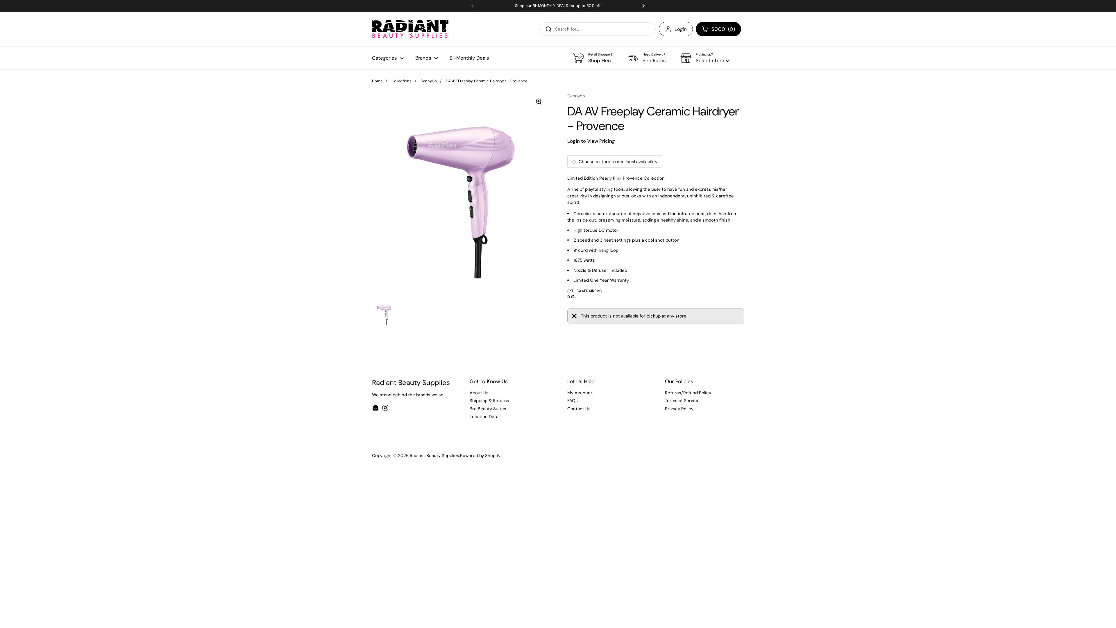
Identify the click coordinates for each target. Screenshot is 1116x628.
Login (681, 29)
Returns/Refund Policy (688, 393)
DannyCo (429, 80)
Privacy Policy (679, 409)
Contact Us (579, 409)
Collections (401, 80)
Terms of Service (682, 401)
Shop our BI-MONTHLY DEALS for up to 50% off (558, 6)
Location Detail (485, 417)
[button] (704, 58)
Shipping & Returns (489, 401)
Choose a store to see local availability (618, 162)
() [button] (723, 30)
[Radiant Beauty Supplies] (410, 29)
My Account (579, 393)
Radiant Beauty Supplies (434, 455)
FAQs (572, 401)
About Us (479, 393)
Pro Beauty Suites (488, 409)
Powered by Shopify (480, 455)
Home (377, 80)
